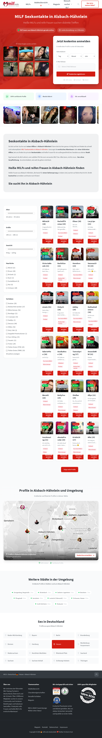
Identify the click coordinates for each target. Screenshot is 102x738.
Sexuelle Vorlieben (34, 696)
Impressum (64, 727)
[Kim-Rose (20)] (60, 528)
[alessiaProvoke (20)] (22, 507)
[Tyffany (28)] (46, 536)
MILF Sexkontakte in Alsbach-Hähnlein (34, 149)
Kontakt (45, 727)
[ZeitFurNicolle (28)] (27, 530)
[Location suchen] (78, 4)
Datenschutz (53, 727)
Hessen (21, 674)
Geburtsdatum (60, 52)
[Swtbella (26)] (79, 539)
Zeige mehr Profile (70, 469)
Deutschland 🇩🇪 (13, 674)
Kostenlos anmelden (84, 555)
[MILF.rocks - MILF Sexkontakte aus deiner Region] (11, 4)
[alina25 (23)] (65, 513)
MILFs (28, 4)
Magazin (56, 4)
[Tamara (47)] (74, 519)
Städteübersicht (33, 689)
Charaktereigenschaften (36, 692)
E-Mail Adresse (60, 62)
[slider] (7, 213)
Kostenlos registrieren (77, 74)
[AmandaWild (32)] (36, 522)
